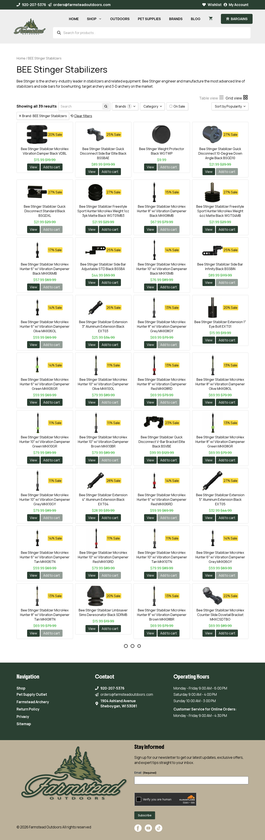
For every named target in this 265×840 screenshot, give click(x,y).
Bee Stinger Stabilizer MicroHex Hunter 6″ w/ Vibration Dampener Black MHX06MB (45, 269)
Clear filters (83, 116)
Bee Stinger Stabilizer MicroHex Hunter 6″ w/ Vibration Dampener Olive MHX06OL (45, 326)
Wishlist (215, 4)
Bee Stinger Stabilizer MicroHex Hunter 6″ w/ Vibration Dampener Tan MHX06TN (45, 557)
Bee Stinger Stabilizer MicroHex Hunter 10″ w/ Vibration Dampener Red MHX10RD (103, 557)
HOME (74, 19)
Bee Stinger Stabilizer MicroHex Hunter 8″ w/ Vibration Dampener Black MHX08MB (162, 211)
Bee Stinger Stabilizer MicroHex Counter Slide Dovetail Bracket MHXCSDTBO (220, 615)
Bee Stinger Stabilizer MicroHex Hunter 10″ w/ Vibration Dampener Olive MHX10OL (103, 384)
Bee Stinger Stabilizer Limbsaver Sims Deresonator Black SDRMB (103, 612)
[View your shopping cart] (211, 19)
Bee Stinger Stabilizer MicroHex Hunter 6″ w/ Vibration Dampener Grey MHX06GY (220, 557)
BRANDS (176, 19)
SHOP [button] (91, 19)
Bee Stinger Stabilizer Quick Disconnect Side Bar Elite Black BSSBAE (103, 153)
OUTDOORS (120, 19)
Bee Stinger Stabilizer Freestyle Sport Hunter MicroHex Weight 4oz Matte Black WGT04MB (220, 211)
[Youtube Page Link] (148, 830)
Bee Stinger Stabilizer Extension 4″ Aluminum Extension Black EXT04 (103, 499)
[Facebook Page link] (138, 830)
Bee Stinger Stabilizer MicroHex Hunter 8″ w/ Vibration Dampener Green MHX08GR (220, 441)
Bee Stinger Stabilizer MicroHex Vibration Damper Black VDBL (45, 151)
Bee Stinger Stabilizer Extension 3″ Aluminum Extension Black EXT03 (103, 326)
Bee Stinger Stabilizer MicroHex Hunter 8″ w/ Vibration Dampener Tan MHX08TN (45, 615)
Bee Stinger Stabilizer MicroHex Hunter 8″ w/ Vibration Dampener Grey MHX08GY (162, 326)
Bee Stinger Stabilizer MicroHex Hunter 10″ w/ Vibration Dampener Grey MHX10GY (44, 499)
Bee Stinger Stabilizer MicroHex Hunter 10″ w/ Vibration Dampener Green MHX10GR (44, 441)
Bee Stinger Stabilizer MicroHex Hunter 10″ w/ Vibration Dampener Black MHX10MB (161, 269)
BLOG (195, 19)
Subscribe (145, 815)
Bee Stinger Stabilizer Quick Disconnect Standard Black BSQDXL (45, 211)
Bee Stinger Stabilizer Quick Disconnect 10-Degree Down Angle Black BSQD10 (220, 153)
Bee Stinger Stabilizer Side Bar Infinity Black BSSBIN (220, 266)
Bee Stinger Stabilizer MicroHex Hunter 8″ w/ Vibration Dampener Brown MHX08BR (162, 615)
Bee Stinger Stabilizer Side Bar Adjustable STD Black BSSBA (103, 266)
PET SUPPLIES (149, 19)
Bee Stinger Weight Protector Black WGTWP (161, 151)
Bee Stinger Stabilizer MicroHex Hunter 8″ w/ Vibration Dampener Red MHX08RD (162, 384)
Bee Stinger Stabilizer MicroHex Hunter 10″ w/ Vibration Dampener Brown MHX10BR (103, 441)
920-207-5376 (34, 4)
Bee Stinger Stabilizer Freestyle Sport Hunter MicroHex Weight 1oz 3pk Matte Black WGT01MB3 (103, 211)
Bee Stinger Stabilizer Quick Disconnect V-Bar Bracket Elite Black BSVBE (162, 441)
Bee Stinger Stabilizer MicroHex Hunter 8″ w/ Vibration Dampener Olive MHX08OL (220, 384)
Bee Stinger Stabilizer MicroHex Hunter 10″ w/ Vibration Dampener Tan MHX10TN (161, 557)
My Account (238, 4)
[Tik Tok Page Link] (158, 830)
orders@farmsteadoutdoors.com (82, 4)
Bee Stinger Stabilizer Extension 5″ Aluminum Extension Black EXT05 (220, 499)
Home (21, 58)
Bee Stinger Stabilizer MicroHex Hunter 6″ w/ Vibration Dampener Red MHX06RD (162, 499)
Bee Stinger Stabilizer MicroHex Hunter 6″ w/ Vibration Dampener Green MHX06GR (45, 384)
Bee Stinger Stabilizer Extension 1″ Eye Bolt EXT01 (220, 324)
